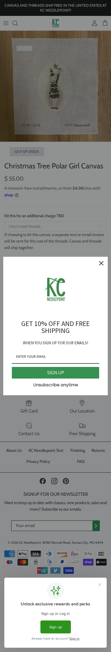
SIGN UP (55, 373)
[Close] (101, 263)
